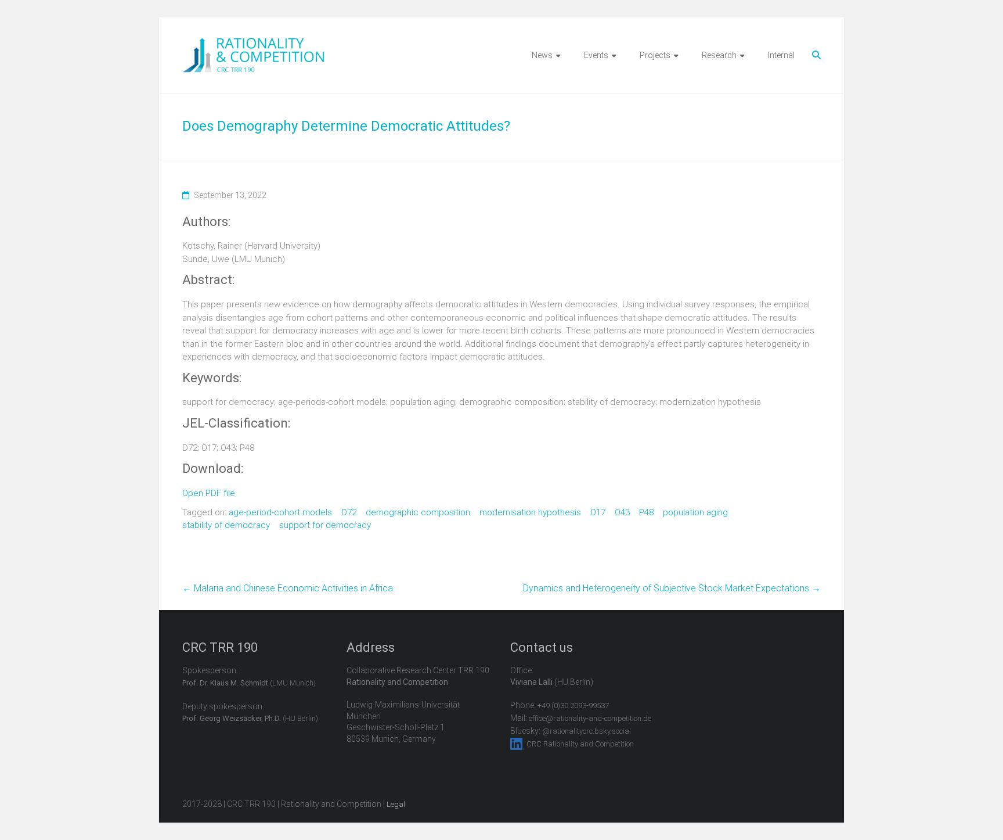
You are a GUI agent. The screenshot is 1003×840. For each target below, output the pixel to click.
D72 (348, 512)
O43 (622, 512)
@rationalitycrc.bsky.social (586, 731)
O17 (597, 512)
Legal (396, 804)
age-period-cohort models (280, 512)
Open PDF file (208, 493)
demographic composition (418, 512)
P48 (646, 512)
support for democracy (325, 525)
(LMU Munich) (249, 683)
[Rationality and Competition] (253, 44)
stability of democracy (226, 525)
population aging (695, 512)
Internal (781, 55)
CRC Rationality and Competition (580, 744)
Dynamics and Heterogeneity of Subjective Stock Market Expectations (672, 588)
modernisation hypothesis (530, 512)
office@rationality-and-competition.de (590, 718)
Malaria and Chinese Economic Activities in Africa (287, 588)
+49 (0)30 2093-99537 (573, 705)
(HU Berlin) (250, 718)
